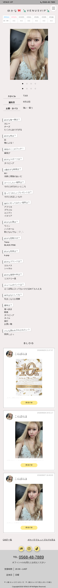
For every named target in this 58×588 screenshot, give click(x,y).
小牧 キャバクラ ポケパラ (15, 582)
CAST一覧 (7, 540)
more (29, 402)
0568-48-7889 (48, 2)
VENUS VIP (8, 2)
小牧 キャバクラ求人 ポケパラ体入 (40, 582)
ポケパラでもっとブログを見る (41, 540)
